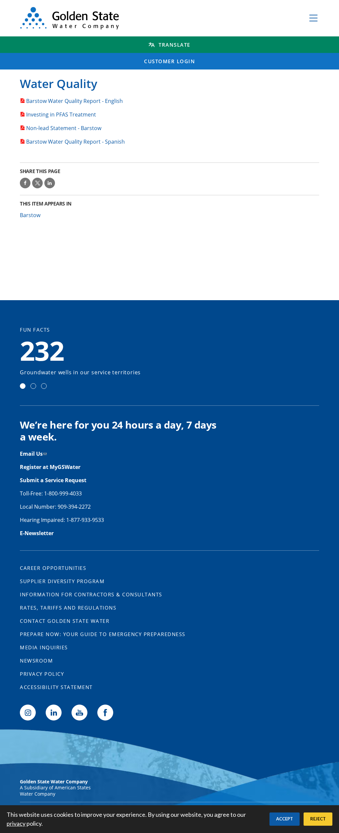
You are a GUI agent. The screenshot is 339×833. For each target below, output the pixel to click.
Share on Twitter (37, 183)
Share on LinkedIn (49, 183)
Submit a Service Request (54, 480)
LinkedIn (54, 712)
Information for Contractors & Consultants (91, 594)
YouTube (79, 712)
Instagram (28, 712)
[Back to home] (157, 18)
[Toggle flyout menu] (313, 18)
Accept (284, 818)
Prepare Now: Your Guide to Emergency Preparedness (102, 634)
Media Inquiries (44, 647)
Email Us (31, 453)
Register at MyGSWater (51, 467)
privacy (16, 823)
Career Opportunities (53, 568)
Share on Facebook (25, 183)
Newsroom (36, 660)
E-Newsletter (37, 533)
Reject (318, 818)
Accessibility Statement (56, 687)
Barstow (30, 215)
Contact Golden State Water (64, 621)
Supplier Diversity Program (62, 581)
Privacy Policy (42, 674)
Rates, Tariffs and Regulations (68, 607)
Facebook (105, 712)
